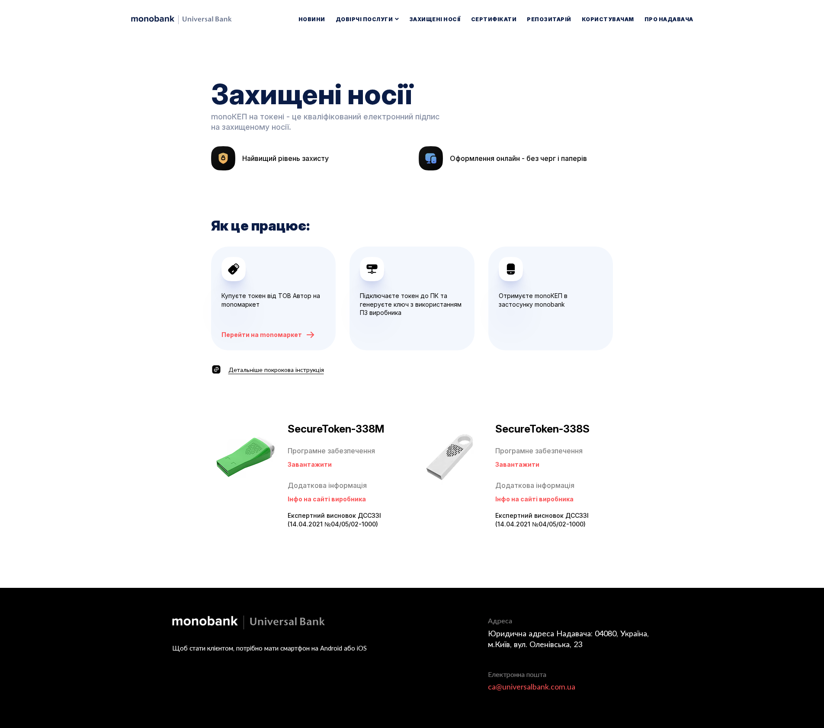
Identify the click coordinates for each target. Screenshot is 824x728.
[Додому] (248, 622)
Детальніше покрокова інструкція (276, 369)
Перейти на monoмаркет (261, 334)
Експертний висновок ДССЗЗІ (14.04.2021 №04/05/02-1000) (334, 520)
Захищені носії (435, 19)
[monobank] (181, 19)
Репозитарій (549, 19)
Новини (311, 19)
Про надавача (668, 19)
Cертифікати (494, 19)
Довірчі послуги (365, 19)
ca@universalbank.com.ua (531, 686)
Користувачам (608, 19)
